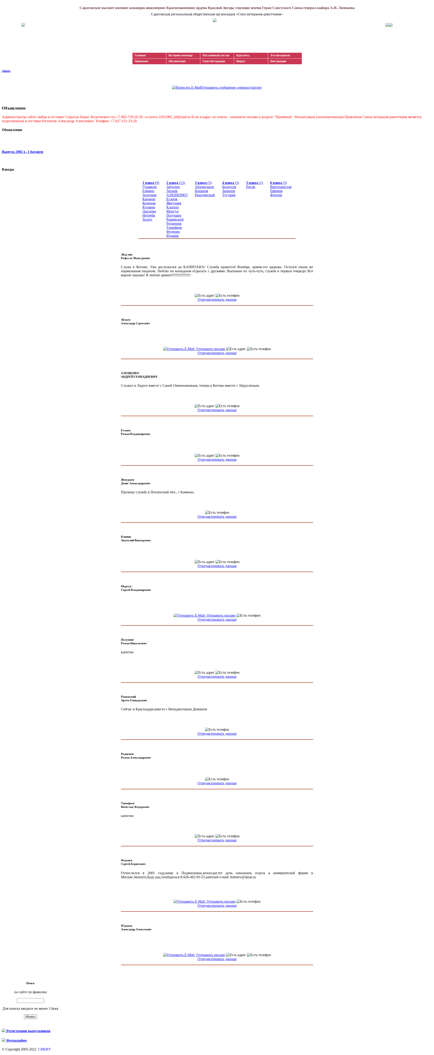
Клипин (172, 207)
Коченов (149, 203)
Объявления (177, 61)
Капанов (201, 191)
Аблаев (171, 191)
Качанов (148, 199)
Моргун (172, 211)
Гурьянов (149, 187)
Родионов (174, 223)
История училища (181, 55)
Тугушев (229, 195)
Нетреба (148, 215)
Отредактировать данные (217, 299)
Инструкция (278, 61)
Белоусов (229, 187)
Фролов (276, 195)
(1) (254, 183)
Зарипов (228, 191)
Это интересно (280, 55)
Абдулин (173, 187)
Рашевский (175, 219)
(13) (175, 183)
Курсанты (243, 55)
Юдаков (172, 236)
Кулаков (148, 207)
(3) (203, 183)
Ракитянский (205, 195)
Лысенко (149, 211)
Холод (147, 219)
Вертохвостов (281, 187)
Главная (140, 55)
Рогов (250, 187)
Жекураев (173, 203)
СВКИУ (44, 1049)
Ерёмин (148, 191)
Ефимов (276, 191)
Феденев (173, 232)
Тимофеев (174, 227)
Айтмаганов (204, 187)
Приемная (141, 61)
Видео (240, 61)
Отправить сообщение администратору (231, 87)
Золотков (149, 195)
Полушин (173, 215)
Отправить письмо (209, 349)
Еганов (171, 199)
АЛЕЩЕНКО (177, 195)
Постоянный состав (216, 55)
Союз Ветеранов (214, 61)
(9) (150, 183)
